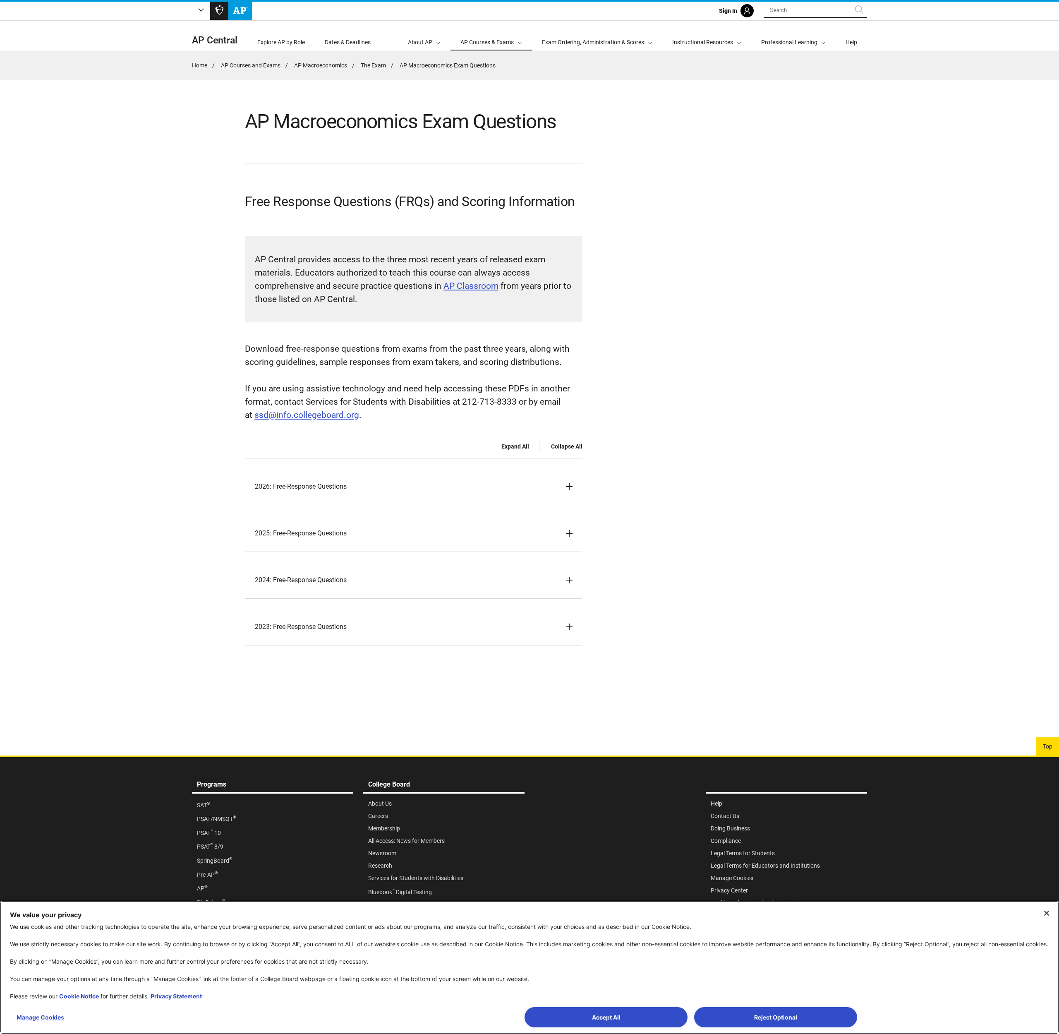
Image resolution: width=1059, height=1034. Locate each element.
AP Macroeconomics (320, 65)
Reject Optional (775, 1017)
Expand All (515, 446)
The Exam (373, 65)
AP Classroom (470, 286)
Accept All (606, 1017)
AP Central (214, 40)
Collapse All (566, 446)
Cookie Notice (79, 996)
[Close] (1046, 913)
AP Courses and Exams (250, 65)
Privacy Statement (176, 996)
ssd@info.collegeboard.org (306, 415)
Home (199, 65)
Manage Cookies (40, 1017)
